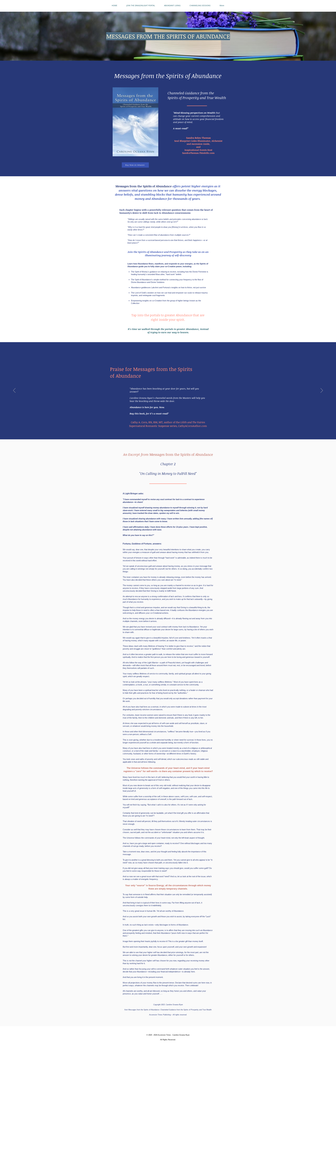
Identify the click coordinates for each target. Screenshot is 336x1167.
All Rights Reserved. (168, 1040)
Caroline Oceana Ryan (181, 1035)
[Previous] (14, 390)
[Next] (322, 390)
